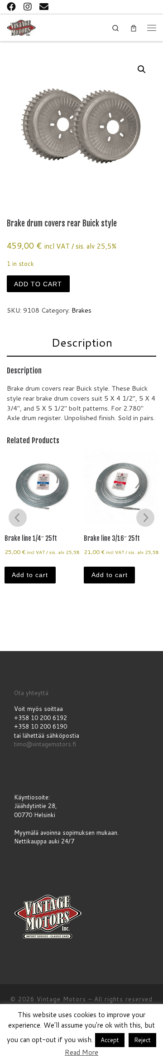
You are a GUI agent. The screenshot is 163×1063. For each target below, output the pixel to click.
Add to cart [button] (30, 574)
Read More (81, 1052)
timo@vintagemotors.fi (45, 744)
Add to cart (38, 284)
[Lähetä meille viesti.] (43, 6)
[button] (142, 69)
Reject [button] (142, 1040)
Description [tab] (81, 342)
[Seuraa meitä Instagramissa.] (28, 6)
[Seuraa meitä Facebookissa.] (11, 6)
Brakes (81, 310)
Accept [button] (110, 1040)
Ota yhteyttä (31, 693)
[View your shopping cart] (134, 28)
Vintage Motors (61, 999)
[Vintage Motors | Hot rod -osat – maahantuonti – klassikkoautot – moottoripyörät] (21, 27)
